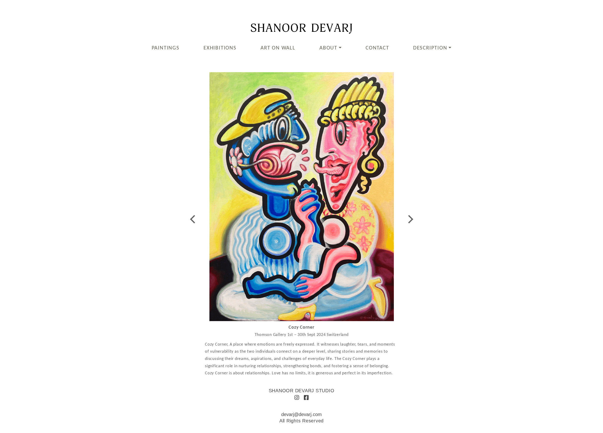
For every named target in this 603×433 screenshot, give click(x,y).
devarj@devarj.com (301, 414)
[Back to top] (593, 421)
